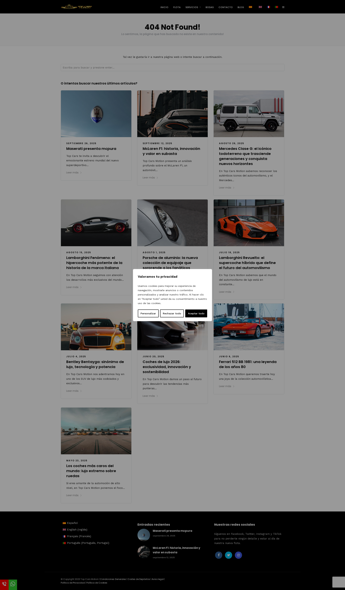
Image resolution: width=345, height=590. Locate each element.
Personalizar (148, 313)
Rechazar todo (172, 313)
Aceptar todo (196, 313)
